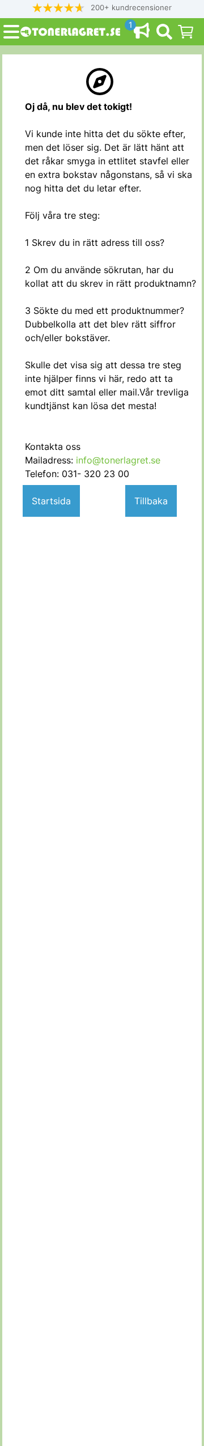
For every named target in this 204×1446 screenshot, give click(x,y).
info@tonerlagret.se (118, 460)
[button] (102, 7)
